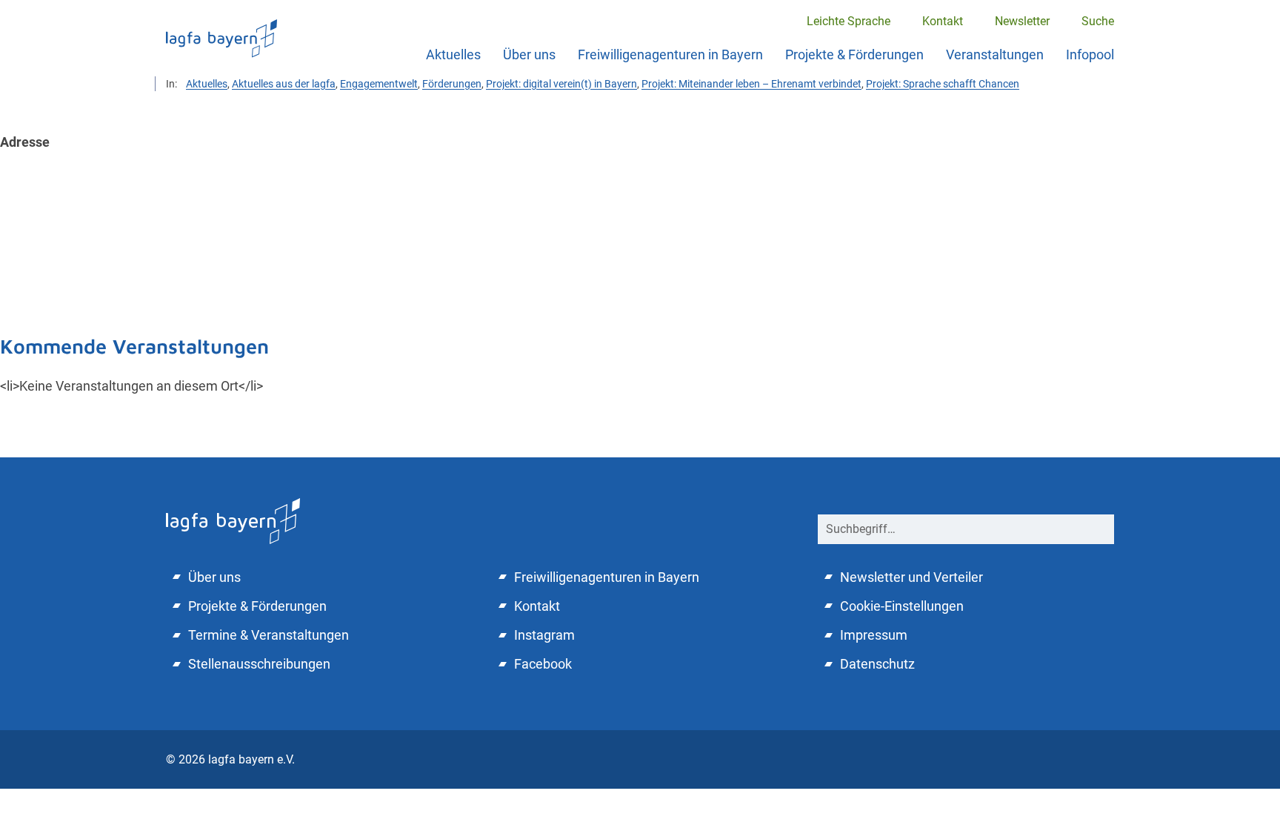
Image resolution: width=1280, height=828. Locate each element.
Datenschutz (877, 664)
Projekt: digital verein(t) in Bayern (561, 84)
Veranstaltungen (995, 54)
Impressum (873, 635)
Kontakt (942, 21)
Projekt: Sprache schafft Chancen (942, 84)
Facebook (543, 664)
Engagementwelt (379, 84)
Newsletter (1022, 21)
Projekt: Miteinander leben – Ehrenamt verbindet (751, 84)
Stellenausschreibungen (259, 664)
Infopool (1090, 54)
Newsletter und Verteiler (911, 577)
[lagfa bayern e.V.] (221, 38)
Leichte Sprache (848, 21)
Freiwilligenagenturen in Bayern (670, 54)
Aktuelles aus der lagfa (284, 84)
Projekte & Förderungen (854, 54)
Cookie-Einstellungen (902, 606)
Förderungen (451, 84)
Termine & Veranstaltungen (268, 635)
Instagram (544, 635)
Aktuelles (453, 54)
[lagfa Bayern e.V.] (233, 519)
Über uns (529, 54)
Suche (1097, 21)
